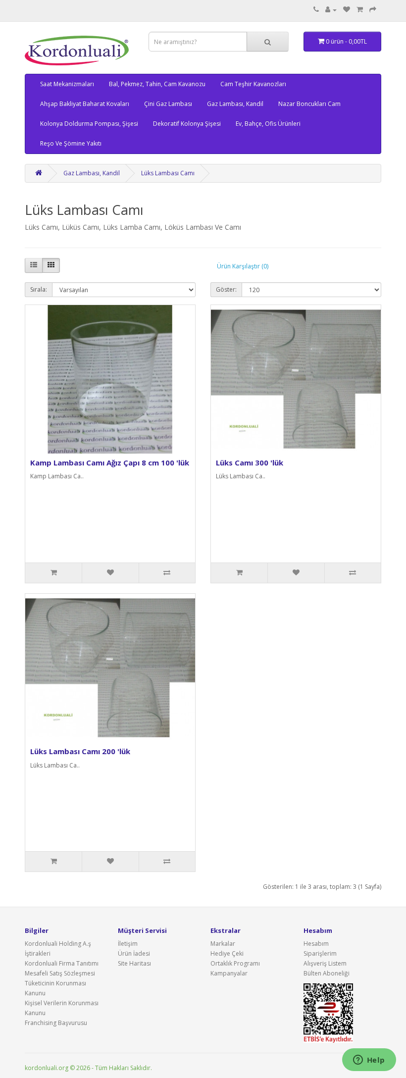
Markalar (222, 943)
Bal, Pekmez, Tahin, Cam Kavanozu (157, 84)
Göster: (226, 289)
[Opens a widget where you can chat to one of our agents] (369, 1060)
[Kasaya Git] (372, 9)
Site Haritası (134, 963)
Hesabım (316, 943)
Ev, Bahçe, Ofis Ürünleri (268, 123)
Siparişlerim (320, 953)
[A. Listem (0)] (346, 9)
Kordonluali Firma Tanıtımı (62, 963)
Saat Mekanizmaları (67, 84)
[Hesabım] (331, 9)
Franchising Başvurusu (56, 1023)
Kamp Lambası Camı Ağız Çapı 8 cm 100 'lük (109, 462)
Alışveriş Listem (325, 963)
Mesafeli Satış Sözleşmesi (60, 973)
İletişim (128, 943)
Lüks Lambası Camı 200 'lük (80, 751)
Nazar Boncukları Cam (309, 104)
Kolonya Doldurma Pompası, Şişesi (89, 123)
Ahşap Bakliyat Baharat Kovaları (84, 104)
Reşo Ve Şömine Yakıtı (71, 143)
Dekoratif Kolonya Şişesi (187, 123)
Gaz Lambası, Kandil (235, 104)
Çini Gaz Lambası (168, 104)
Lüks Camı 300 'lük (249, 462)
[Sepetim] (359, 9)
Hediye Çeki (227, 953)
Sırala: (38, 289)
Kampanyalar (229, 973)
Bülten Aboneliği (327, 973)
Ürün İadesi (134, 953)
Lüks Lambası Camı (168, 173)
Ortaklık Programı (235, 963)
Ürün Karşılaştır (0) (242, 266)
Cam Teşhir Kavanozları (253, 84)
